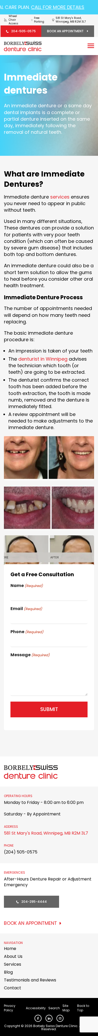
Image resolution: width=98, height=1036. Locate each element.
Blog (8, 972)
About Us (13, 956)
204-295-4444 (34, 901)
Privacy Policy (9, 1007)
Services (12, 964)
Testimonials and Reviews (30, 980)
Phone (26, 632)
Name (26, 586)
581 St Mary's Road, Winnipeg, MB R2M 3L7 (46, 833)
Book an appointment (65, 31)
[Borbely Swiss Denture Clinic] (23, 46)
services (60, 197)
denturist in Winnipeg (42, 359)
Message (30, 655)
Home (10, 949)
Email (26, 609)
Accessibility (36, 1008)
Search (54, 1008)
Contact (12, 988)
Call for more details (51, 7)
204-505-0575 (23, 31)
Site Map (66, 1007)
